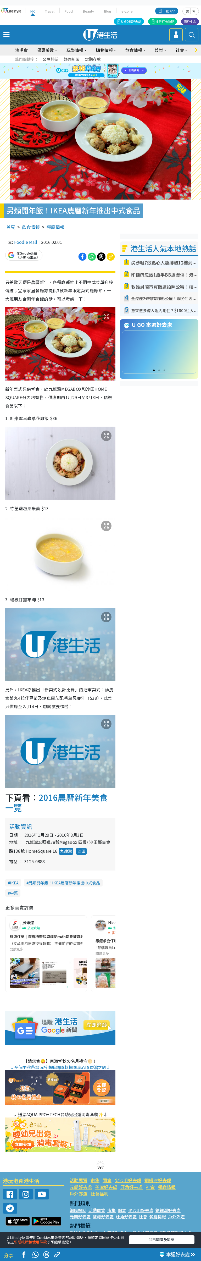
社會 (150, 1187)
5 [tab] (109, 64)
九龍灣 (66, 851)
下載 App (169, 11)
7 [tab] (88, 71)
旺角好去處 (131, 1187)
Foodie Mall (25, 242)
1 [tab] (88, 64)
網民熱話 (78, 1210)
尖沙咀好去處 (128, 1180)
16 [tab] (104, 77)
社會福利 (99, 1193)
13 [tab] (88, 77)
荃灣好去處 (106, 1187)
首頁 (10, 227)
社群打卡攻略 (164, 21)
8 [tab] (94, 71)
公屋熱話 (50, 59)
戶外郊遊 (78, 1193)
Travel (49, 11)
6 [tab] (115, 64)
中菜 (14, 893)
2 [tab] (94, 64)
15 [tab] (99, 77)
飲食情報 (31, 227)
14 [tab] (94, 77)
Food (69, 11)
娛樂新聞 (72, 59)
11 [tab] (109, 71)
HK (32, 11)
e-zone (127, 11)
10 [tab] (104, 71)
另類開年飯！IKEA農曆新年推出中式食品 (64, 882)
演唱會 (21, 50)
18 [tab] (115, 77)
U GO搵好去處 (131, 21)
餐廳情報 (55, 227)
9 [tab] (99, 71)
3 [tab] (99, 64)
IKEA (14, 882)
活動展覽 (78, 1180)
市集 (95, 1180)
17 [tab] (109, 77)
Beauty (88, 11)
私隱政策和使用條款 (30, 1242)
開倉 (107, 1180)
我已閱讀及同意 (161, 1239)
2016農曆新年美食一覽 (56, 802)
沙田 (81, 851)
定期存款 (93, 59)
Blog (107, 11)
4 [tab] (104, 64)
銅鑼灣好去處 (157, 1180)
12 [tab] (115, 71)
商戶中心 (190, 21)
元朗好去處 (81, 1187)
